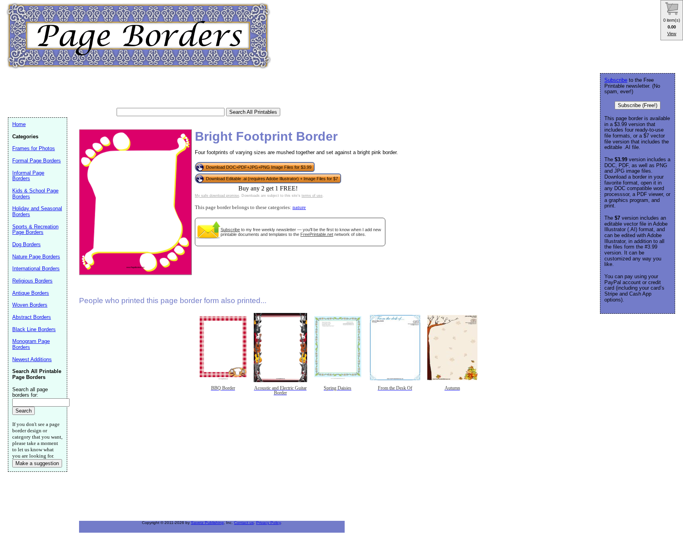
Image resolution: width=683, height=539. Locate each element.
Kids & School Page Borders (35, 194)
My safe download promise (217, 196)
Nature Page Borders (36, 257)
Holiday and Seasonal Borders (37, 211)
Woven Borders (29, 305)
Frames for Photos (33, 148)
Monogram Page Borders (31, 344)
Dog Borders (26, 244)
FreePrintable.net (316, 234)
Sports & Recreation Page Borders (35, 230)
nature (299, 207)
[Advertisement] (152, 89)
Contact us (244, 522)
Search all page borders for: (30, 392)
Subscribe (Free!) (637, 105)
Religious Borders (32, 281)
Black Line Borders (34, 329)
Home (19, 124)
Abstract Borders (31, 317)
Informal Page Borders (28, 176)
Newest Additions (32, 359)
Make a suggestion (37, 463)
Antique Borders (30, 293)
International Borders (36, 268)
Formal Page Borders (36, 161)
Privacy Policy (268, 522)
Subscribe (230, 229)
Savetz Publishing (207, 522)
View (671, 33)
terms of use (312, 196)
